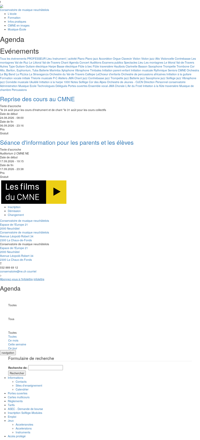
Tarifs (11, 405)
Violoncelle (167, 58)
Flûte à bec (85, 66)
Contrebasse (183, 58)
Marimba (55, 70)
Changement (16, 215)
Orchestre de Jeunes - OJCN (125, 82)
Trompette (169, 66)
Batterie (44, 70)
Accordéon (105, 58)
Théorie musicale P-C (44, 78)
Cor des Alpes (97, 82)
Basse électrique (67, 66)
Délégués (61, 86)
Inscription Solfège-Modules (25, 413)
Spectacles (130, 62)
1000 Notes (71, 82)
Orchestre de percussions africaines (143, 74)
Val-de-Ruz (21, 62)
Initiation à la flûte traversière (161, 86)
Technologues (46, 86)
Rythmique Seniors (165, 70)
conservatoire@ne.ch (13, 271)
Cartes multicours (18, 397)
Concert (84, 62)
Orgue (117, 58)
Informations (15, 378)
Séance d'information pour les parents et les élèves (67, 142)
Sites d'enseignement (29, 385)
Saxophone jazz (155, 78)
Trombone (183, 66)
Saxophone (155, 66)
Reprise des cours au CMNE (37, 99)
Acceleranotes (24, 424)
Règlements (15, 401)
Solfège (83, 82)
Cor (192, 66)
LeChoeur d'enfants (108, 74)
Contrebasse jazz (99, 78)
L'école (12, 14)
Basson (142, 66)
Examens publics (112, 62)
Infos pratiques (17, 21)
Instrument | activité (65, 58)
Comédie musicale (17, 82)
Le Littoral (35, 62)
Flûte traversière (103, 66)
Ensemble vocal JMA (101, 86)
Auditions (95, 62)
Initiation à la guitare (178, 74)
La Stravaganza (39, 74)
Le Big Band (7, 74)
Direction (149, 82)
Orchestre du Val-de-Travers (66, 74)
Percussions (19, 90)
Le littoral (169, 62)
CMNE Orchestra (188, 70)
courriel (31, 271)
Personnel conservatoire (170, 82)
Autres (4, 66)
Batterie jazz (137, 78)
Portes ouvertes (78, 86)
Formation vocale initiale (15, 78)
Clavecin (126, 58)
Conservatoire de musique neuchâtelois (24, 10)
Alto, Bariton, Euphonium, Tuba (19, 70)
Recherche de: (18, 368)
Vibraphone (82, 70)
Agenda (74, 62)
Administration (9, 86)
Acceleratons (24, 428)
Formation (14, 18)
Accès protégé (17, 436)
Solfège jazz (173, 78)
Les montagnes (153, 62)
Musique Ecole (27, 86)
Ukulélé (33, 82)
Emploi (12, 417)
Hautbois (119, 66)
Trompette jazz (120, 78)
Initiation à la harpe (51, 82)
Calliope (90, 74)
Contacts (21, 381)
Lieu (49, 58)
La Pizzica (22, 74)
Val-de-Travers (51, 62)
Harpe (52, 66)
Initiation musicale (142, 70)
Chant (64, 62)
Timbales (95, 70)
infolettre (39, 279)
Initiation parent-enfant (116, 70)
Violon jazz (147, 58)
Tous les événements (13, 58)
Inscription (14, 207)
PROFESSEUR (36, 58)
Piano (81, 58)
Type (12, 66)
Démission (14, 211)
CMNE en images (18, 25)
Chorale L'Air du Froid (128, 86)
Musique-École (17, 29)
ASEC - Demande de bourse (25, 409)
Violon (136, 58)
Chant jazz (81, 78)
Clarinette (132, 66)
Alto (157, 58)
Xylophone (67, 70)
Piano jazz (91, 58)
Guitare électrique (37, 66)
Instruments (23, 432)
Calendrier (22, 389)
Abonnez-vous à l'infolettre (16, 279)
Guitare (20, 66)
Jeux (11, 420)
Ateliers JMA (66, 78)
